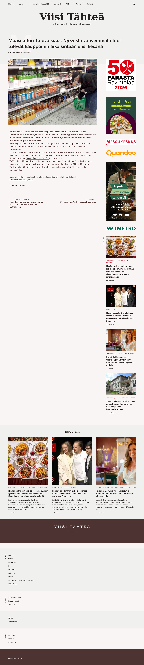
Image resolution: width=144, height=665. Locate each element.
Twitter (11, 639)
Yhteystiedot (13, 584)
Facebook (11, 635)
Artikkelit (57, 4)
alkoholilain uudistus (47, 177)
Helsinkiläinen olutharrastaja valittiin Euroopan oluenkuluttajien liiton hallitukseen (26, 204)
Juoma (10, 566)
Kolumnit (124, 260)
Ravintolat (90, 4)
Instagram (12, 642)
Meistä (10, 577)
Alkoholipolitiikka (14, 597)
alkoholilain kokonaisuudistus (26, 177)
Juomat (78, 4)
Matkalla (124, 398)
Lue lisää (111, 280)
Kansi (117, 260)
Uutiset (21, 4)
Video (68, 4)
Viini (132, 354)
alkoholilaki (60, 177)
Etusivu (11, 4)
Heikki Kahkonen (14, 52)
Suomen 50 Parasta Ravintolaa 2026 (21, 580)
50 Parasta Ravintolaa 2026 (39, 4)
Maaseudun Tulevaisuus (18, 180)
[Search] (134, 4)
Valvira (31, 180)
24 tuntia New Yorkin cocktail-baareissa (78, 202)
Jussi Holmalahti (71, 177)
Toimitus (11, 604)
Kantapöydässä (13, 601)
